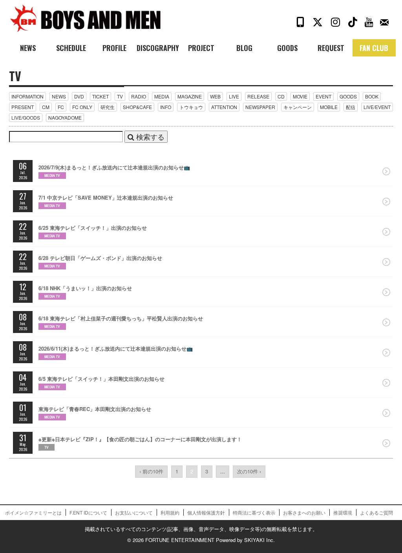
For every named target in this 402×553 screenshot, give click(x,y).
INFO (165, 107)
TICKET (100, 96)
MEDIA (161, 96)
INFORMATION (27, 96)
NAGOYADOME (65, 117)
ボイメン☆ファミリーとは (33, 512)
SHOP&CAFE (137, 107)
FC (61, 107)
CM (45, 107)
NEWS (59, 96)
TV (120, 96)
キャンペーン (297, 107)
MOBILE (329, 107)
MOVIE (300, 96)
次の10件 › (249, 471)
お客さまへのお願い (304, 512)
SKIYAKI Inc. (259, 540)
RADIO (138, 96)
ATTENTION (224, 107)
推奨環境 (342, 512)
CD (281, 96)
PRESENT (22, 107)
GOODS (348, 96)
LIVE (234, 96)
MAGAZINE (189, 96)
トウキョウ (191, 107)
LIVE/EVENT (377, 107)
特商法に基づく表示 (254, 512)
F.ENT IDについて (88, 512)
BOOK (371, 96)
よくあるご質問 (376, 512)
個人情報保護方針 (206, 512)
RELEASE (258, 96)
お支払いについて (134, 512)
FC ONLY (82, 107)
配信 (350, 107)
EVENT (323, 96)
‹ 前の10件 (151, 471)
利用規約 (170, 512)
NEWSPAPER (260, 107)
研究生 (107, 107)
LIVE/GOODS (25, 117)
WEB (215, 96)
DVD (79, 96)
